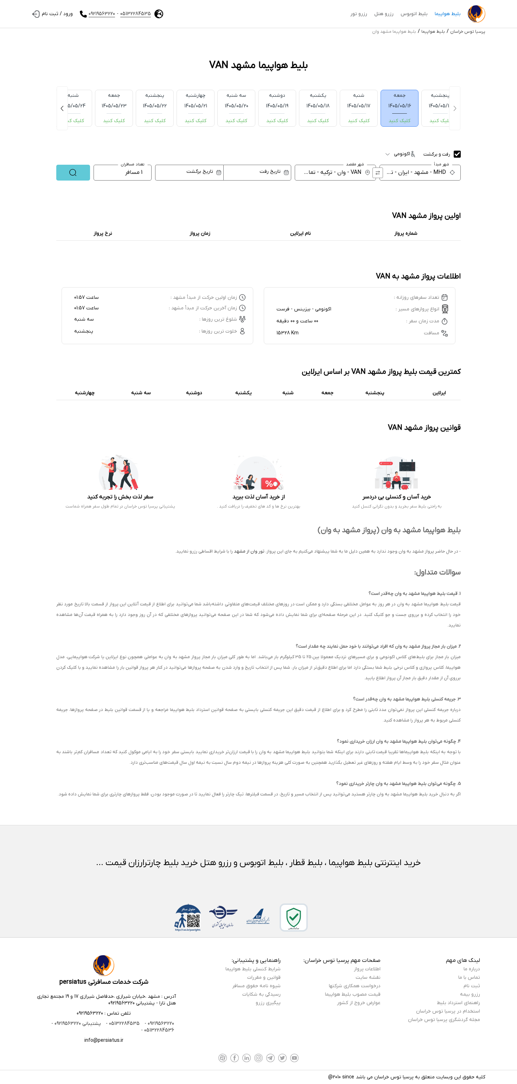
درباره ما (472, 969)
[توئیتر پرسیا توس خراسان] (282, 1058)
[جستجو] (73, 173)
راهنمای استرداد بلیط (458, 1003)
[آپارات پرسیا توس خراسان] (222, 1058)
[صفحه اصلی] (476, 14)
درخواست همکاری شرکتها (355, 986)
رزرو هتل (384, 14)
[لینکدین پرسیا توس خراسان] (246, 1058)
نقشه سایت (368, 977)
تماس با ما (469, 977)
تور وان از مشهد (249, 551)
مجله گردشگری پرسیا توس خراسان (444, 1019)
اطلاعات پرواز (367, 969)
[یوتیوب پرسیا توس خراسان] (294, 1058)
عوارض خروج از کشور (359, 1003)
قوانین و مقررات (264, 977)
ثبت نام (472, 986)
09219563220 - (158, 1023)
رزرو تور (358, 14)
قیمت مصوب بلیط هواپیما (353, 994)
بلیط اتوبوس (414, 14)
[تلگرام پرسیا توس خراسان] (270, 1058)
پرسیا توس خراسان (467, 31)
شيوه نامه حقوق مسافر (256, 986)
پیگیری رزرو (268, 1003)
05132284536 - (157, 1030)
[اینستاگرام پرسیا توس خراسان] (258, 1058)
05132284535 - (122, 1023)
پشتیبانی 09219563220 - (76, 1023)
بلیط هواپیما (448, 14)
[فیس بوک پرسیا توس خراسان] (234, 1058)
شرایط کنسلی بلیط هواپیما (253, 969)
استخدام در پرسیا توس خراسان (448, 1011)
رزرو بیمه (470, 994)
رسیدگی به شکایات (261, 994)
